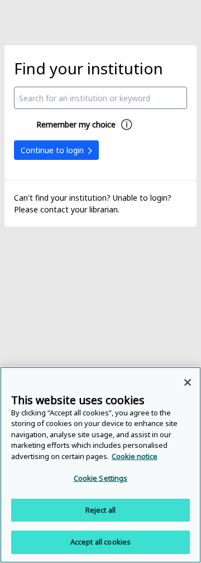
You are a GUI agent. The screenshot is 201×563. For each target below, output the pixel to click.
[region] (100, 465)
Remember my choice (76, 124)
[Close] (187, 382)
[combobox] (100, 98)
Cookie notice (134, 456)
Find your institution (88, 68)
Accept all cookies (100, 542)
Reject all (100, 510)
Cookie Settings (101, 478)
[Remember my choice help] (126, 124)
